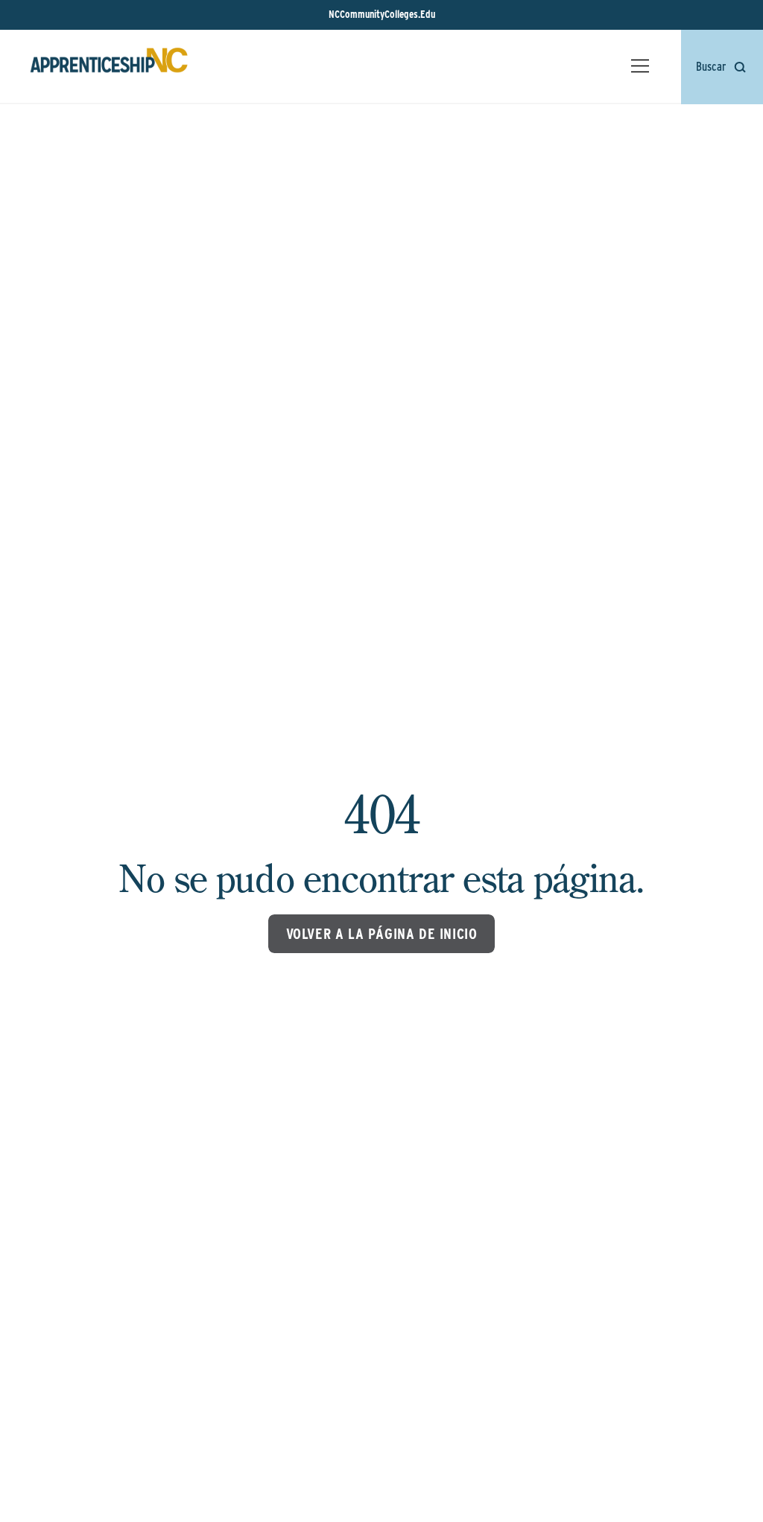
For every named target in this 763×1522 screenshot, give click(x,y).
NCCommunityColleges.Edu (382, 14)
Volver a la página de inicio (382, 934)
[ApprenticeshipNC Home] (109, 66)
